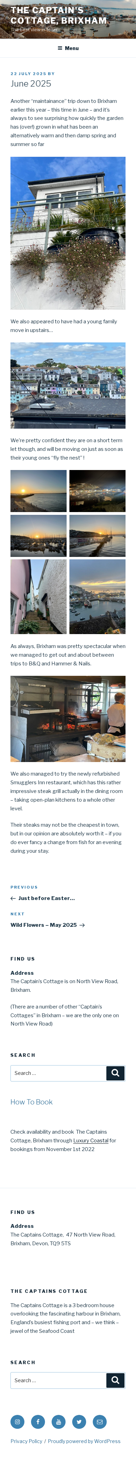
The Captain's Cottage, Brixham (58, 15)
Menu (72, 48)
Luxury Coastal (90, 1140)
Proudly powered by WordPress (84, 1441)
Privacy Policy (26, 1441)
